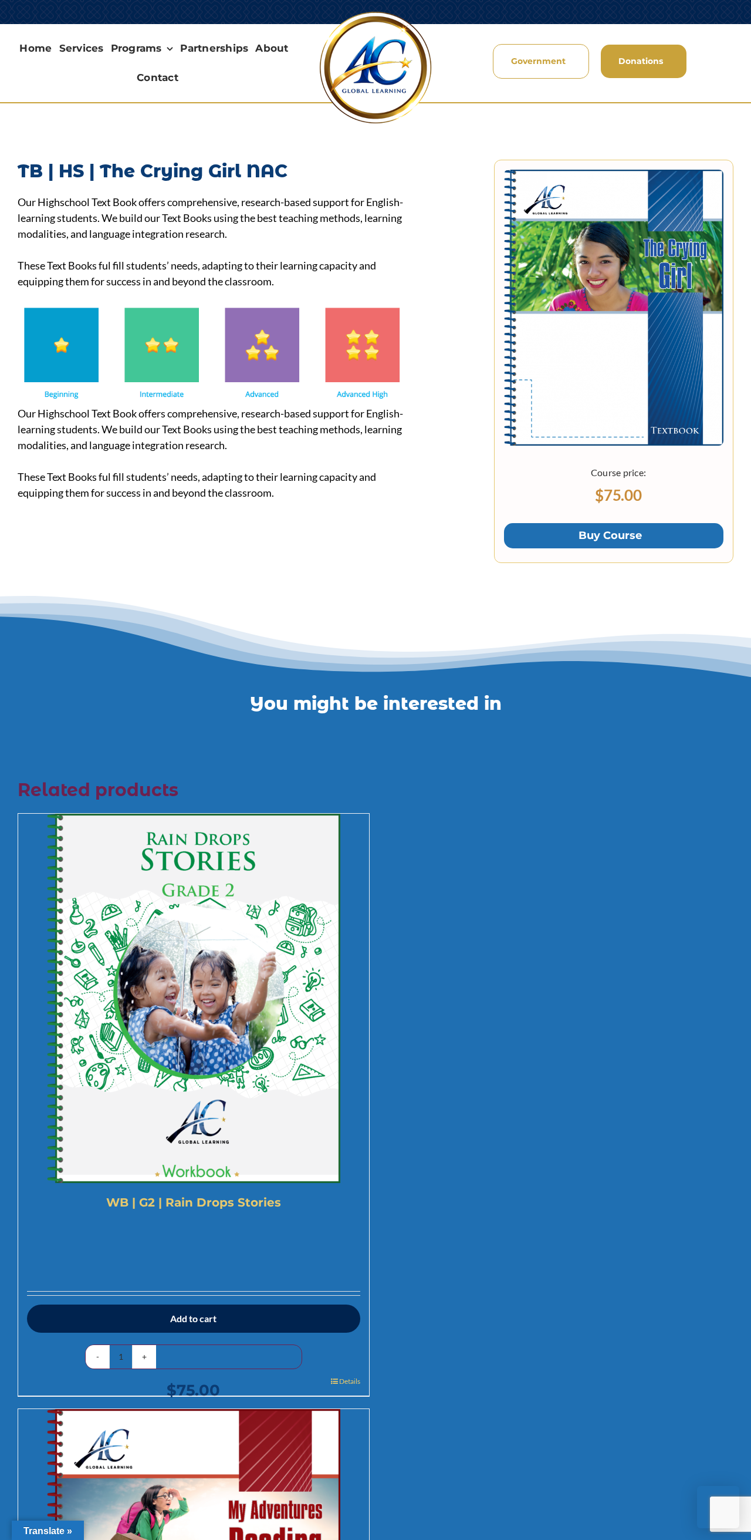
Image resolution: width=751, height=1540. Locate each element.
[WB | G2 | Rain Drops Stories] (193, 998)
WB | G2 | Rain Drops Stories (193, 1202)
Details (349, 1381)
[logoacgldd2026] (375, 14)
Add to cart (193, 1318)
